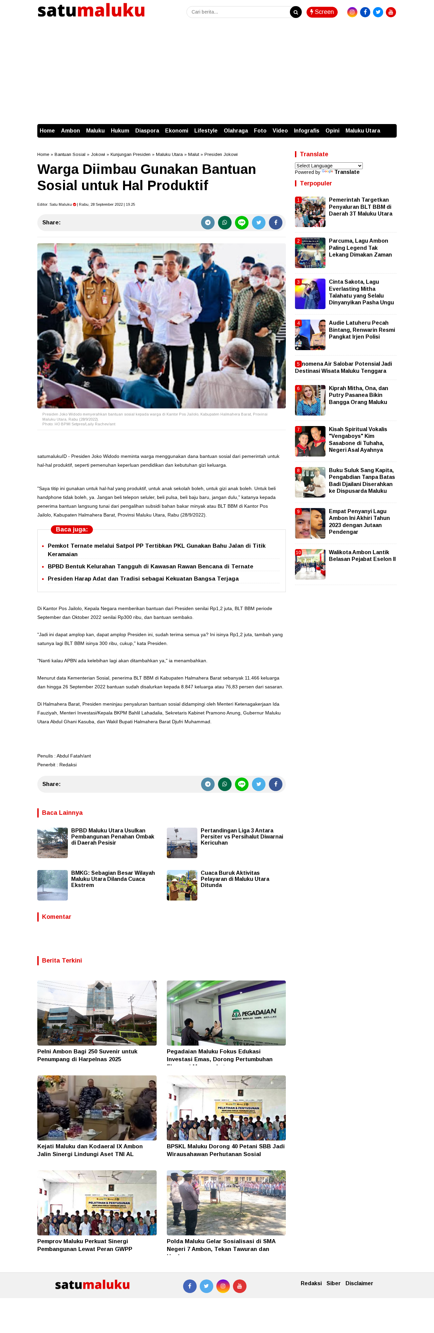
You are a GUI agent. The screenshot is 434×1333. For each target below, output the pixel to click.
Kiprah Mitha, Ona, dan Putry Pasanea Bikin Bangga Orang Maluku (358, 395)
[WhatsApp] (225, 222)
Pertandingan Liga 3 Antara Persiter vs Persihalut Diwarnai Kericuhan (242, 837)
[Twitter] (258, 222)
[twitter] (378, 12)
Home (47, 131)
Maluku (95, 131)
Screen (323, 11)
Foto (260, 131)
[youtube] (391, 12)
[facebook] (365, 12)
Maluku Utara (363, 131)
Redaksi (311, 1283)
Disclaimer (359, 1283)
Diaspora (147, 131)
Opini (332, 131)
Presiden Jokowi (221, 154)
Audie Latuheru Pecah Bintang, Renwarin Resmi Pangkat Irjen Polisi (362, 330)
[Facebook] (275, 222)
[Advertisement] (217, 73)
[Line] (242, 222)
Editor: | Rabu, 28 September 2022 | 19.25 (86, 204)
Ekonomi (176, 131)
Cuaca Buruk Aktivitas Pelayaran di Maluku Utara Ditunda (235, 879)
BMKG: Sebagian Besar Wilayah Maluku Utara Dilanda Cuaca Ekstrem (113, 879)
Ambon (70, 131)
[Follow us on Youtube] (239, 1286)
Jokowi (98, 154)
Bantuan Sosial (70, 154)
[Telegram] (208, 222)
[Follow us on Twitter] (206, 1286)
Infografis (306, 131)
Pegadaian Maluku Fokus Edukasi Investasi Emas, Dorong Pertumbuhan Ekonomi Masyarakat (220, 1059)
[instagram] (352, 12)
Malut (193, 154)
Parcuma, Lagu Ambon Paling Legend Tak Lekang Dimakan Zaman (360, 248)
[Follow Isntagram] (223, 1286)
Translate (347, 172)
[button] (390, 127)
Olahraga (236, 131)
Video (280, 131)
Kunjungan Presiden (131, 154)
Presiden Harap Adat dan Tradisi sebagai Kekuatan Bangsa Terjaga (143, 578)
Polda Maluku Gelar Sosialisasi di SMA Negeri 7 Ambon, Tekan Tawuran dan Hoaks (221, 1248)
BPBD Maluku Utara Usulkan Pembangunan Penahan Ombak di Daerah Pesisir (112, 837)
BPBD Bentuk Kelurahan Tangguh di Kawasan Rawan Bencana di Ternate (150, 566)
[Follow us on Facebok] (190, 1286)
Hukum (120, 131)
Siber (334, 1283)
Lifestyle (206, 131)
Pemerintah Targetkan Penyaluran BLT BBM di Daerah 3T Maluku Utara (360, 207)
